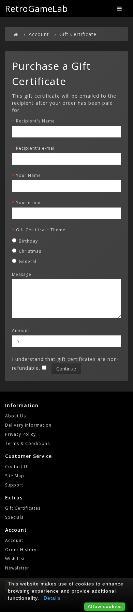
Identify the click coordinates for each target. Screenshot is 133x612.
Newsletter (17, 568)
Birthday (28, 241)
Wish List (15, 559)
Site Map (14, 476)
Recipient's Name (35, 121)
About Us (15, 416)
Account (39, 34)
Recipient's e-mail (36, 148)
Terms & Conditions (27, 443)
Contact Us (17, 466)
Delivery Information (28, 425)
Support (14, 485)
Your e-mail (29, 202)
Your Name (28, 175)
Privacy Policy (20, 434)
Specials (14, 517)
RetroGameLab (36, 8)
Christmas (30, 251)
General (27, 261)
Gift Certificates (23, 508)
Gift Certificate (78, 34)
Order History (20, 549)
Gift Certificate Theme (40, 230)
